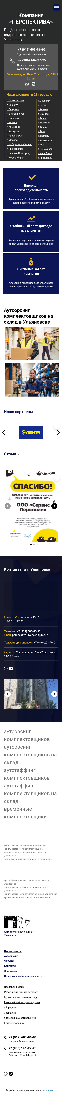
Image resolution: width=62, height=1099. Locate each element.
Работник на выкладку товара (21, 992)
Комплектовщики (14, 1023)
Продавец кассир (14, 986)
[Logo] (17, 922)
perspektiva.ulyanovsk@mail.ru (30, 635)
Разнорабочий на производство (22, 1002)
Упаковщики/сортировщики (20, 1017)
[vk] (33, 84)
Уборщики (10, 1007)
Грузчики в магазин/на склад (20, 997)
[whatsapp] (27, 84)
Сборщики (10, 1012)
